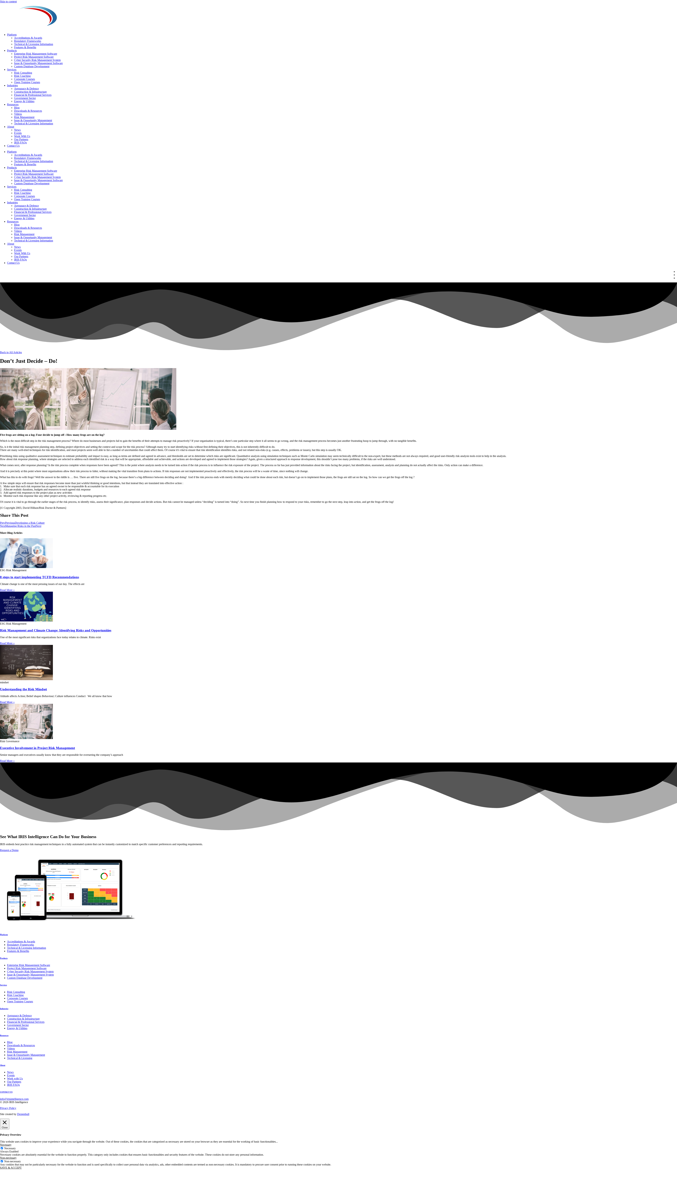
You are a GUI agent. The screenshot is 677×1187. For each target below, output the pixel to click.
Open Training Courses (27, 82)
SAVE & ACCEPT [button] (11, 1167)
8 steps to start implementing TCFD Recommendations (39, 577)
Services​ (11, 69)
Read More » (7, 589)
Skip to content (8, 1)
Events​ (18, 133)
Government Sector (25, 98)
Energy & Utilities (24, 101)
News (17, 129)
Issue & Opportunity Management (33, 120)
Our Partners (21, 139)
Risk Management (24, 117)
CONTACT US (6, 1092)
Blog (17, 107)
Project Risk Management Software (34, 56)
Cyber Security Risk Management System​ (37, 60)
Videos (18, 113)
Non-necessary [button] (8, 1157)
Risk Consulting (23, 72)
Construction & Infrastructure (30, 91)
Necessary (10, 1148)
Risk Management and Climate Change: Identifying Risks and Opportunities (55, 630)
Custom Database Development (31, 66)
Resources (13, 104)
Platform (12, 34)
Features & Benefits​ (25, 47)
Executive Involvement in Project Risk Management (37, 748)
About (10, 126)
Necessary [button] (5, 1144)
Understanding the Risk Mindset (23, 689)
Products (12, 50)
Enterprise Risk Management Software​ (35, 53)
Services (3, 985)
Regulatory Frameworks (27, 40)
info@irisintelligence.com (14, 1098)
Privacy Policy (8, 1108)
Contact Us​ (13, 145)
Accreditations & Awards (28, 37)
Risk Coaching (22, 75)
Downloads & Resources (28, 110)
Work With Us (22, 136)
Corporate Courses (24, 79)
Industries (12, 85)
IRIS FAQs (20, 142)
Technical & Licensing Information (33, 44)
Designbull (23, 1114)
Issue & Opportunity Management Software (38, 63)
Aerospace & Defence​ (26, 88)
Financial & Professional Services (32, 94)
